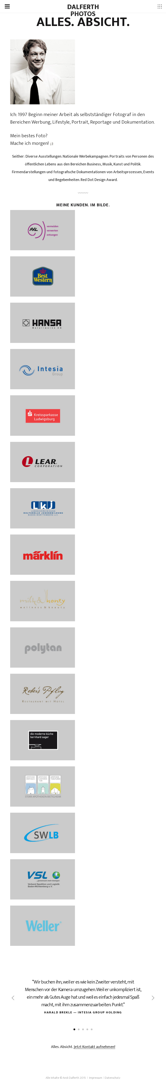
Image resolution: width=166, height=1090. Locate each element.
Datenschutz (112, 1077)
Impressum (95, 1077)
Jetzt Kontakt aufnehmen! (94, 1047)
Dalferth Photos (83, 10)
